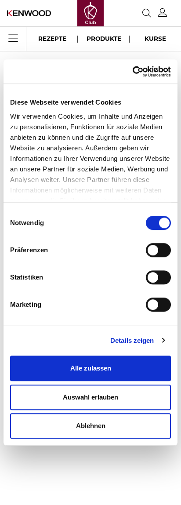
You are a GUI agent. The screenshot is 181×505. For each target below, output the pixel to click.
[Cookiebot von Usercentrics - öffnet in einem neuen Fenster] (132, 71)
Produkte (104, 38)
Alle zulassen (90, 368)
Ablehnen (90, 425)
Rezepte (52, 38)
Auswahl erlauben (90, 397)
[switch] (158, 250)
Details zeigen (132, 340)
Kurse (155, 38)
